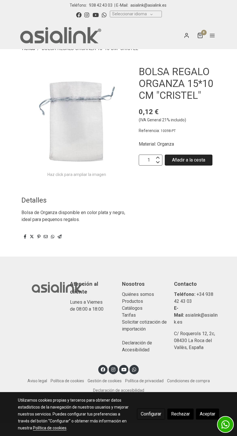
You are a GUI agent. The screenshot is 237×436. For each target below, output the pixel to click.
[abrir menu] (212, 35)
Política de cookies (67, 381)
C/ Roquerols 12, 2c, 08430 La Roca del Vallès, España (194, 340)
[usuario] (186, 35)
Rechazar (180, 414)
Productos (132, 301)
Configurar (151, 414)
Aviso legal (37, 381)
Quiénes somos (138, 294)
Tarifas (129, 315)
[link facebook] (79, 14)
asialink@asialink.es (148, 5)
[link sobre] (40, 287)
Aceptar (207, 414)
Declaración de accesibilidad (118, 390)
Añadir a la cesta (188, 160)
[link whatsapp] (104, 14)
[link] (60, 35)
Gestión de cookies (105, 381)
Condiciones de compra (188, 381)
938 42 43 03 (100, 5)
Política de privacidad (144, 381)
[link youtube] (95, 14)
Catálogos (132, 308)
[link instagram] (86, 14)
